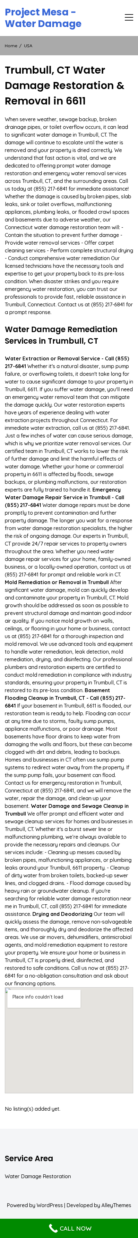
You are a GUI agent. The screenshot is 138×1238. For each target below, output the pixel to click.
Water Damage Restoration (38, 1176)
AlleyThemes (116, 1205)
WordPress (50, 1205)
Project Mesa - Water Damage (43, 18)
